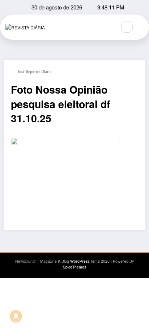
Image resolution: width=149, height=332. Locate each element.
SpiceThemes (74, 267)
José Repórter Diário (35, 72)
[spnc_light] (142, 27)
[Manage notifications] (16, 316)
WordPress (79, 261)
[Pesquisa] (127, 27)
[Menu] (107, 27)
